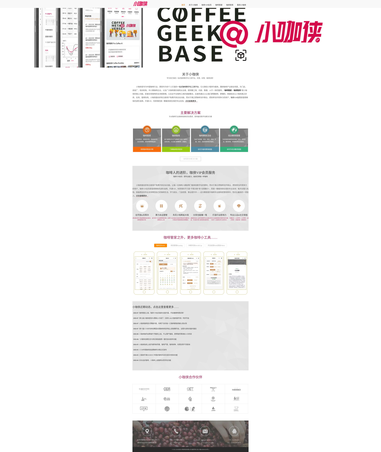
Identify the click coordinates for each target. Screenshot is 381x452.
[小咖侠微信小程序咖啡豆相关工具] (144, 273)
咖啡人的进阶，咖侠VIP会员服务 (190, 173)
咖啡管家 (218, 5)
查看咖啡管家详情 (147, 149)
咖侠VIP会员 (207, 5)
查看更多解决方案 (190, 159)
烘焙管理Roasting (177, 245)
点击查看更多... (191, 101)
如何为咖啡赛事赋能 (205, 149)
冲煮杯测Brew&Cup (195, 245)
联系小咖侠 (241, 5)
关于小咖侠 (193, 5)
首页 (183, 5)
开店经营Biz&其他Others (216, 245)
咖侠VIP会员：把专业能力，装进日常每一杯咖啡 (190, 176)
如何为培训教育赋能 (234, 149)
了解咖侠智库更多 (176, 149)
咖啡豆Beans (160, 245)
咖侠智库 (229, 5)
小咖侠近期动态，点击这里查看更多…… (155, 307)
